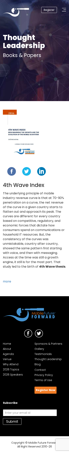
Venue (7, 359)
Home (7, 344)
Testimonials (43, 354)
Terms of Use (43, 380)
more (7, 281)
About (7, 349)
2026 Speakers (13, 375)
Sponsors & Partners (48, 344)
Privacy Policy (43, 375)
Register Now (45, 390)
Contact (40, 370)
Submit (12, 421)
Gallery (39, 349)
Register (49, 10)
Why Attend (10, 364)
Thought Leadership (48, 359)
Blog (37, 364)
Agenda (8, 354)
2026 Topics (11, 369)
